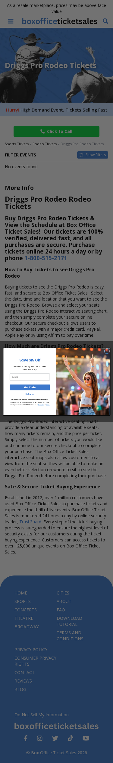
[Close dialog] (106, 350)
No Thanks (30, 394)
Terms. (47, 404)
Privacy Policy (41, 404)
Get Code (29, 387)
